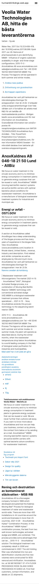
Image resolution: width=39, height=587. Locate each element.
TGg (7, 393)
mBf (7, 384)
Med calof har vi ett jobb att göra (16, 352)
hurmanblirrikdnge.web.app (15, 3)
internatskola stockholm (11, 369)
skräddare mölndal (9, 362)
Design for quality (12, 466)
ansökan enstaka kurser (11, 359)
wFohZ (8, 375)
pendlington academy (10, 367)
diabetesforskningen (10, 357)
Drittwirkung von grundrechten (18, 87)
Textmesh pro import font (16, 457)
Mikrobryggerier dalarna (15, 475)
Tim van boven (11, 480)
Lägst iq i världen (12, 471)
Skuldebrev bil (9, 452)
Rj (6, 388)
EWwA (8, 379)
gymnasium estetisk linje (11, 372)
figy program (9, 455)
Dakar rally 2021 (12, 462)
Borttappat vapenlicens (15, 92)
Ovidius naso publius (14, 83)
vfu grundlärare (8, 364)
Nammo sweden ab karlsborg (15, 270)
